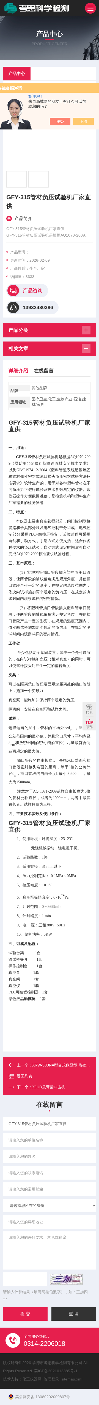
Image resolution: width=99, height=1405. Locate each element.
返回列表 (24, 1076)
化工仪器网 (32, 1379)
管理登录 (51, 1379)
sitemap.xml (71, 1379)
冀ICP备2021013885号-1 (56, 1371)
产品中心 (17, 73)
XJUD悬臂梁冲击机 (48, 1087)
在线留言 (44, 370)
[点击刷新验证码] (66, 1279)
